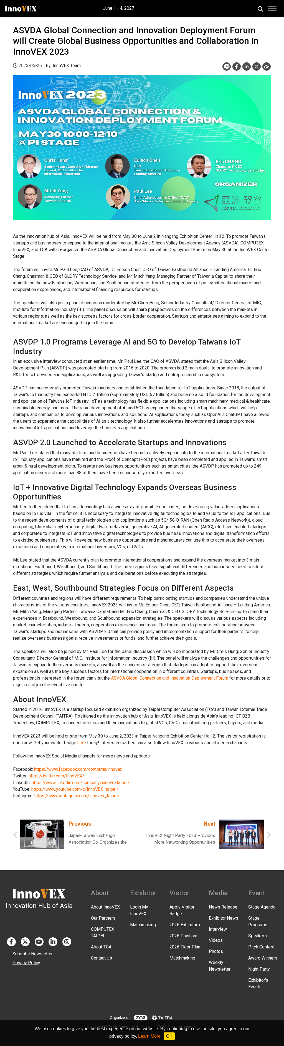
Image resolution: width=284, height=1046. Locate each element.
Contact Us (101, 958)
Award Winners (262, 958)
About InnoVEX (105, 907)
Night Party (259, 969)
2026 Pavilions (184, 935)
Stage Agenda (261, 907)
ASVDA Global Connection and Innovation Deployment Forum (169, 678)
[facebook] (236, 66)
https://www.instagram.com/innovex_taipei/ (77, 795)
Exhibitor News (223, 918)
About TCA (101, 947)
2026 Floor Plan (184, 947)
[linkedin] (246, 66)
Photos (216, 951)
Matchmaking (143, 924)
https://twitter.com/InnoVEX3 (57, 776)
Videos (216, 940)
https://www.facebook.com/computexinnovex (78, 769)
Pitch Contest (261, 947)
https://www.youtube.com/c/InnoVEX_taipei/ (74, 789)
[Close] (266, 66)
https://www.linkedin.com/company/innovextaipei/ (81, 782)
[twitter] (256, 66)
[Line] (226, 66)
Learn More (149, 1036)
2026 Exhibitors (184, 924)
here (81, 742)
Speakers (257, 935)
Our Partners (103, 918)
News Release (223, 907)
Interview (218, 929)
